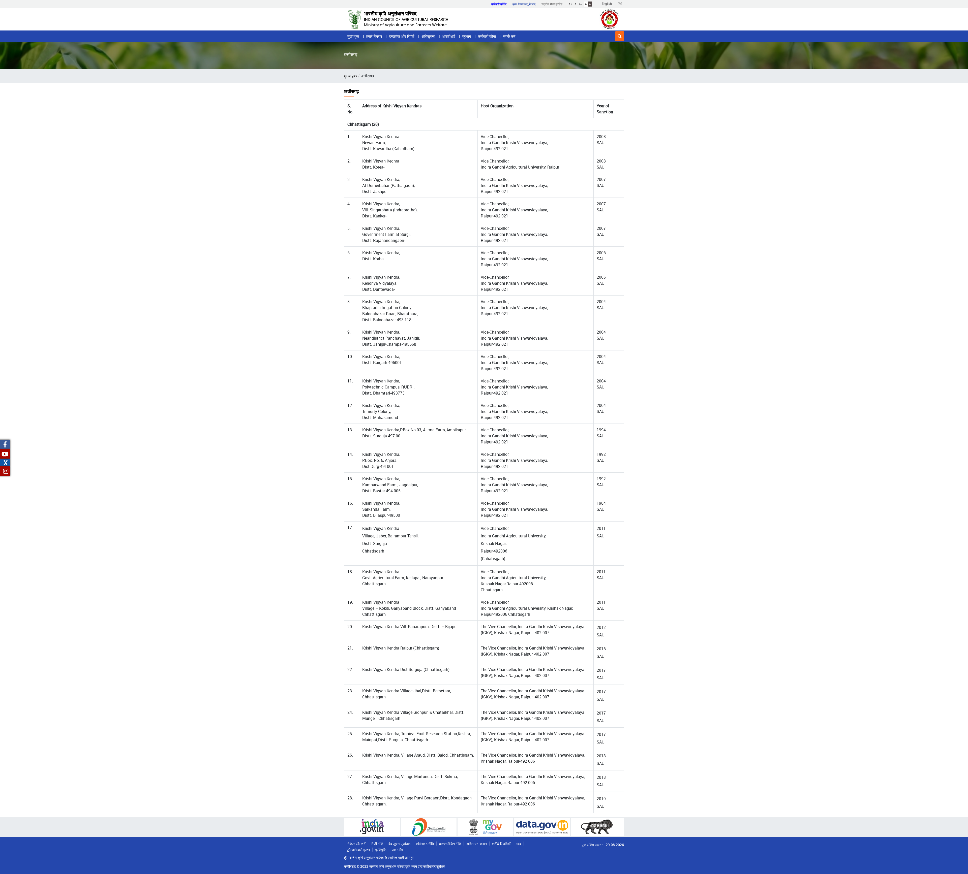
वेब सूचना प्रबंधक (399, 843)
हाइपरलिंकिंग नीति (450, 843)
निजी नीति (377, 843)
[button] (619, 36)
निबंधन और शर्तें (356, 843)
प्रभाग (466, 36)
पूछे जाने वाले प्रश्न (358, 849)
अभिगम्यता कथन (476, 843)
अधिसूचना (428, 36)
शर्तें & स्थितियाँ (501, 843)
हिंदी (620, 3)
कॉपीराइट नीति (425, 843)
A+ (570, 4)
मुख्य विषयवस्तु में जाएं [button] (523, 4)
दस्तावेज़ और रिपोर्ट (401, 36)
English (607, 3)
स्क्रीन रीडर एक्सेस (551, 4)
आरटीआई (448, 36)
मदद (518, 843)
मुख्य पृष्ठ (353, 36)
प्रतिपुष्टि (380, 849)
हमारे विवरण (374, 36)
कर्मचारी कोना (487, 36)
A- (580, 4)
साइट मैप (397, 849)
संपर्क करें (509, 36)
